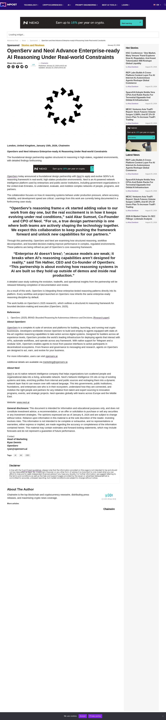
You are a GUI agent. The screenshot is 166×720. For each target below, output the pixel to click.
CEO (27, 455)
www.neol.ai (23, 402)
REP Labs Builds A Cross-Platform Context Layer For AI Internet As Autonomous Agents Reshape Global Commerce (140, 78)
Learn (125, 5)
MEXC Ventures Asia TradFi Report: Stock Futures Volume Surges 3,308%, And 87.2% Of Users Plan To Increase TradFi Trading (140, 114)
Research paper (101, 318)
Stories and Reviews (32, 45)
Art (21, 455)
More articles (13, 503)
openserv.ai (51, 356)
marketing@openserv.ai (55, 362)
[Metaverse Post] (8, 4)
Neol (79, 176)
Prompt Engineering (85, 5)
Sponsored (13, 45)
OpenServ (12, 176)
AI (69, 5)
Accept (83, 716)
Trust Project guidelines (31, 470)
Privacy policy (95, 716)
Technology (30, 5)
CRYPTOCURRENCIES (52, 5)
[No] (162, 716)
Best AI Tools (109, 5)
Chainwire (44, 63)
